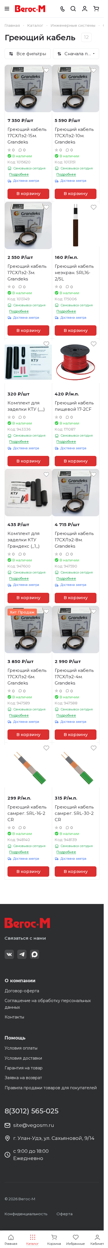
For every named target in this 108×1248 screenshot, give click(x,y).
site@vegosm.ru (33, 1125)
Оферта (64, 1213)
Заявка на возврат (23, 1077)
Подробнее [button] (19, 174)
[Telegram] (21, 954)
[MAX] (34, 954)
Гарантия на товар (24, 1068)
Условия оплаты (21, 1048)
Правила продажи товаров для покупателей (51, 1087)
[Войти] (85, 9)
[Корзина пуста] (96, 9)
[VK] (9, 954)
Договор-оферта (22, 990)
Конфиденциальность (26, 1213)
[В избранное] (46, 70)
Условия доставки (23, 1058)
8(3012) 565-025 (31, 1111)
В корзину (28, 193)
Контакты (14, 1017)
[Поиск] (73, 9)
